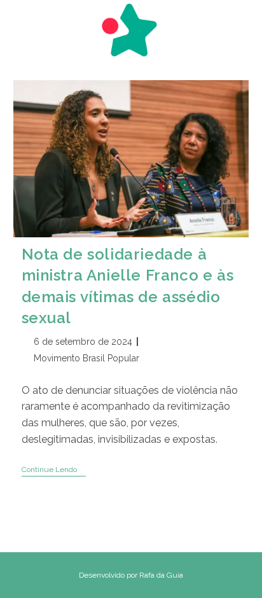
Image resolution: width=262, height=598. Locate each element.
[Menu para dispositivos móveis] (19, 23)
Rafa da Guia (161, 575)
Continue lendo (54, 470)
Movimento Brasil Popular (86, 358)
